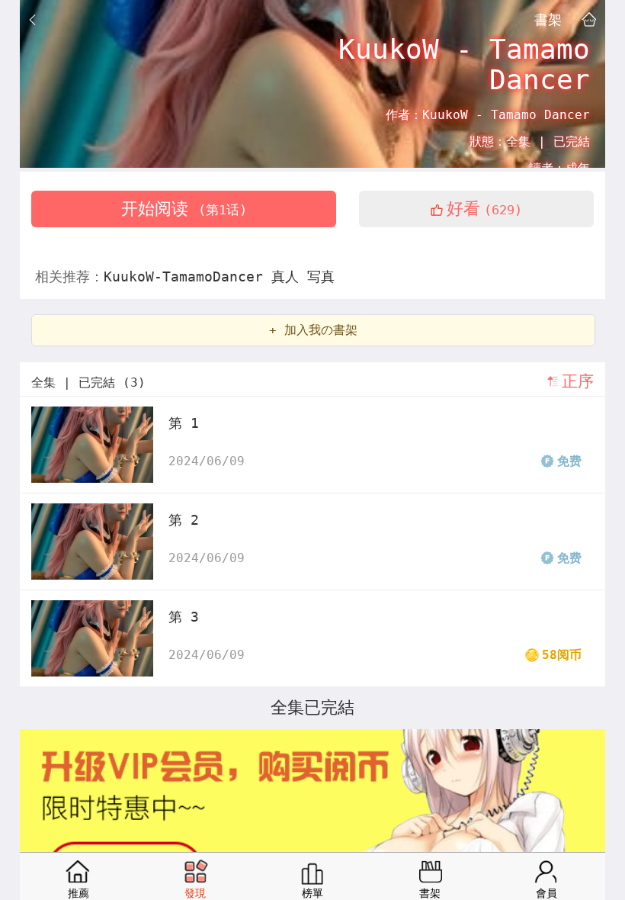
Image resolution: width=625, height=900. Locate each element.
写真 (321, 276)
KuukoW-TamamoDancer (187, 276)
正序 (578, 381)
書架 (548, 19)
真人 (289, 276)
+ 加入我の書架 (313, 330)
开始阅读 (184, 208)
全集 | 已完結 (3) (88, 382)
